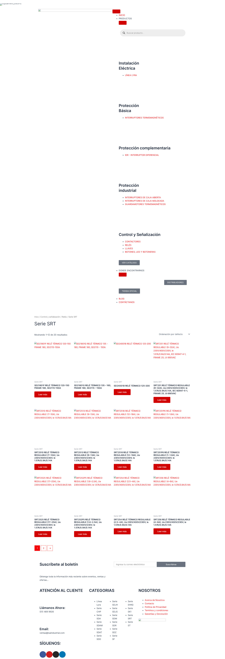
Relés (64, 317)
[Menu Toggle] (116, 11)
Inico (36, 317)
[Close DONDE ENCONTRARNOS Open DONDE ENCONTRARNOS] (123, 275)
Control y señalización (50, 317)
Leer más (42, 394)
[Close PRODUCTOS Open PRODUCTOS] (123, 23)
